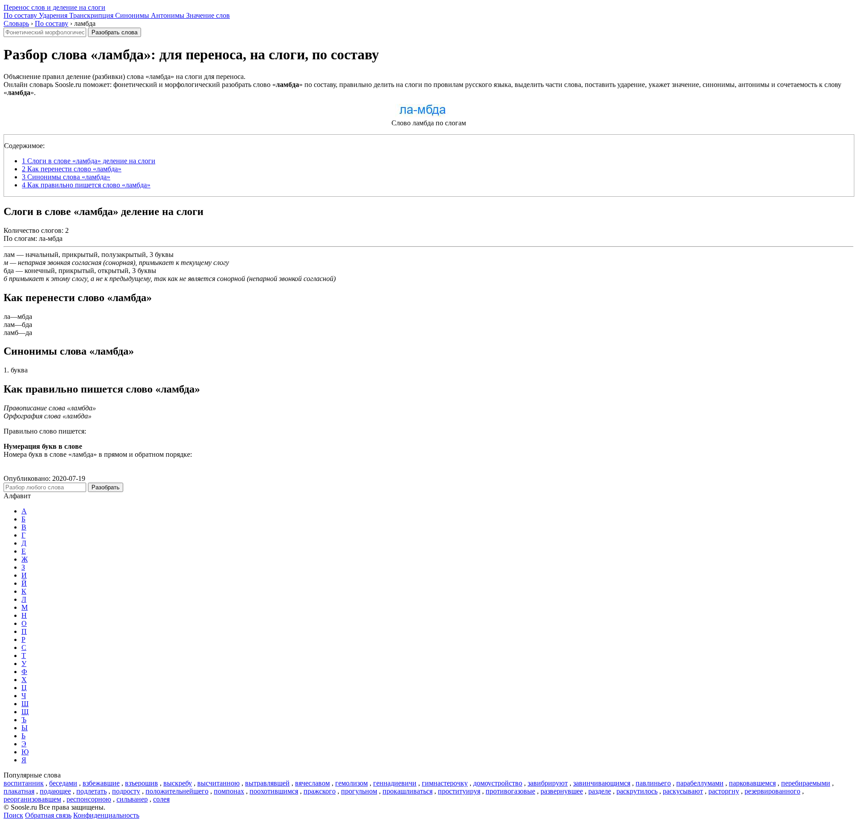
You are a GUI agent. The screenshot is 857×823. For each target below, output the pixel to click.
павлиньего (653, 783)
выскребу (177, 783)
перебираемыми (805, 783)
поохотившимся (274, 791)
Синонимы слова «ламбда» (66, 177)
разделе (599, 791)
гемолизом (351, 783)
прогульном (359, 791)
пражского (320, 791)
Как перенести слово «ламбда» (71, 169)
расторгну (723, 791)
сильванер (132, 799)
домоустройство (497, 783)
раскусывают (683, 791)
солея (161, 799)
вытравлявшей (267, 783)
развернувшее (562, 791)
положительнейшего (177, 791)
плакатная (19, 791)
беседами (63, 783)
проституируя (459, 791)
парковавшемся (752, 783)
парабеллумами (700, 783)
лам (9, 254)
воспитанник (24, 783)
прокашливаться (408, 791)
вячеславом (312, 783)
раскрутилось (636, 791)
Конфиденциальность (106, 815)
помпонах (229, 791)
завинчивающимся (601, 783)
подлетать (91, 791)
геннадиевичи (394, 783)
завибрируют (548, 783)
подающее (55, 791)
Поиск (13, 815)
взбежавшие (101, 783)
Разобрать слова (114, 32)
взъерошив (141, 783)
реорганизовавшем (32, 799)
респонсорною (89, 799)
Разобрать (106, 487)
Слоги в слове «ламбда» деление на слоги (88, 161)
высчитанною (218, 783)
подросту (126, 791)
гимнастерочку (445, 783)
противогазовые (510, 791)
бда (9, 270)
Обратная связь (48, 815)
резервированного (772, 791)
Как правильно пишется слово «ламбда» (86, 185)
